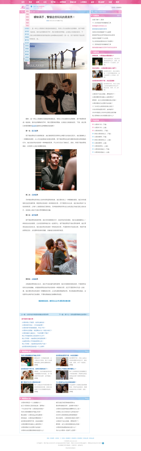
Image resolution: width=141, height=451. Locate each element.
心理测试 (84, 2)
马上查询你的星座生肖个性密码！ (103, 41)
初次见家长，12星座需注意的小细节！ (68, 418)
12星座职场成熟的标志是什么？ (66, 427)
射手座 (27, 51)
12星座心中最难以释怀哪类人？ (66, 369)
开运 (27, 25)
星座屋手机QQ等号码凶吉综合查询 (103, 35)
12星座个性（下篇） (101, 124)
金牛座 (27, 31)
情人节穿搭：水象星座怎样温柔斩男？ (34, 338)
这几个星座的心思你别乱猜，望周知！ (33, 405)
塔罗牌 (53, 2)
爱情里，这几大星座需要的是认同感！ (68, 424)
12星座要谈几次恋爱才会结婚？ (31, 427)
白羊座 (27, 28)
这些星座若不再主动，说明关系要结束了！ (34, 369)
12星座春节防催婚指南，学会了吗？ (33, 328)
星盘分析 (73, 2)
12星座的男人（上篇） (101, 146)
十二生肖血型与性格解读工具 (101, 23)
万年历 (113, 7)
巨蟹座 (27, 37)
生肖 (45, 2)
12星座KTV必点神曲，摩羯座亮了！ (67, 421)
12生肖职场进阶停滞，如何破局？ (103, 109)
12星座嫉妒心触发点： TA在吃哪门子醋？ (35, 333)
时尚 (27, 17)
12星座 (57, 438)
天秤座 (27, 46)
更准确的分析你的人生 (99, 26)
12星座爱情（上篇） (101, 143)
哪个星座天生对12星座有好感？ (31, 382)
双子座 (27, 34)
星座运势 (85, 438)
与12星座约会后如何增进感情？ (66, 382)
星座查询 (118, 7)
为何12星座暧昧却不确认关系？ (31, 355)
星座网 (52, 438)
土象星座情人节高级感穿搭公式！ (33, 341)
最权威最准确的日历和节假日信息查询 (104, 47)
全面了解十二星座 (98, 19)
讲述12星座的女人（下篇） (103, 133)
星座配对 (68, 438)
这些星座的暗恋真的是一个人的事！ (33, 346)
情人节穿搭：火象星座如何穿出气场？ (34, 344)
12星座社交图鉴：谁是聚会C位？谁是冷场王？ (37, 330)
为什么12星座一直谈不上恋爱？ (66, 430)
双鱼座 (27, 60)
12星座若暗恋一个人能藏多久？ (31, 402)
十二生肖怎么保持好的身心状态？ (103, 106)
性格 (27, 14)
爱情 (27, 11)
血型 (92, 2)
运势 (37, 2)
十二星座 (62, 438)
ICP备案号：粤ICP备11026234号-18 (47, 443)
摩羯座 (27, 54)
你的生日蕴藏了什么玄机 (100, 38)
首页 (23, 2)
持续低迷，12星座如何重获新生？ (32, 418)
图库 (117, 2)
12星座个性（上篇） (101, 127)
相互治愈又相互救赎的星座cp (65, 402)
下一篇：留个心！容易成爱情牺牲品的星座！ (73, 314)
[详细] (36, 365)
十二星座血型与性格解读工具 (101, 44)
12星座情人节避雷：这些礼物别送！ (33, 322)
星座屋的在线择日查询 (99, 29)
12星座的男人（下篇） (101, 130)
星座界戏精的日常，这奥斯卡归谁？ (67, 405)
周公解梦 (101, 2)
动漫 (110, 2)
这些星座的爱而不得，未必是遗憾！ (67, 355)
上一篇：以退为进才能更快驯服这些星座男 (35, 314)
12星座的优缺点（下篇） (102, 149)
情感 (27, 20)
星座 (30, 2)
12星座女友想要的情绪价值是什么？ (32, 430)
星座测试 (79, 438)
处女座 (27, 43)
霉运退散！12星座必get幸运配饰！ (32, 415)
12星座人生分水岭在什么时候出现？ (67, 412)
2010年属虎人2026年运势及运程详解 (104, 112)
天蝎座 (27, 48)
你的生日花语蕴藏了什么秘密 (101, 32)
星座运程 (91, 438)
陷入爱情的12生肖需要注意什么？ (103, 115)
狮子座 (27, 40)
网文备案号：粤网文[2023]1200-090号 (91, 443)
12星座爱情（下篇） (101, 137)
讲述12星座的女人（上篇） (103, 140)
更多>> (87, 351)
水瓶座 (27, 57)
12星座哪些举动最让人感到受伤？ (32, 424)
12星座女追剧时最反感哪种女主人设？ (68, 409)
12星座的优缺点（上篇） (102, 152)
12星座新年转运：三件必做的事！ (33, 325)
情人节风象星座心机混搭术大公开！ (33, 336)
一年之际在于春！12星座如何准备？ (32, 409)
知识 (27, 22)
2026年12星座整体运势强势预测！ (67, 415)
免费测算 (63, 2)
